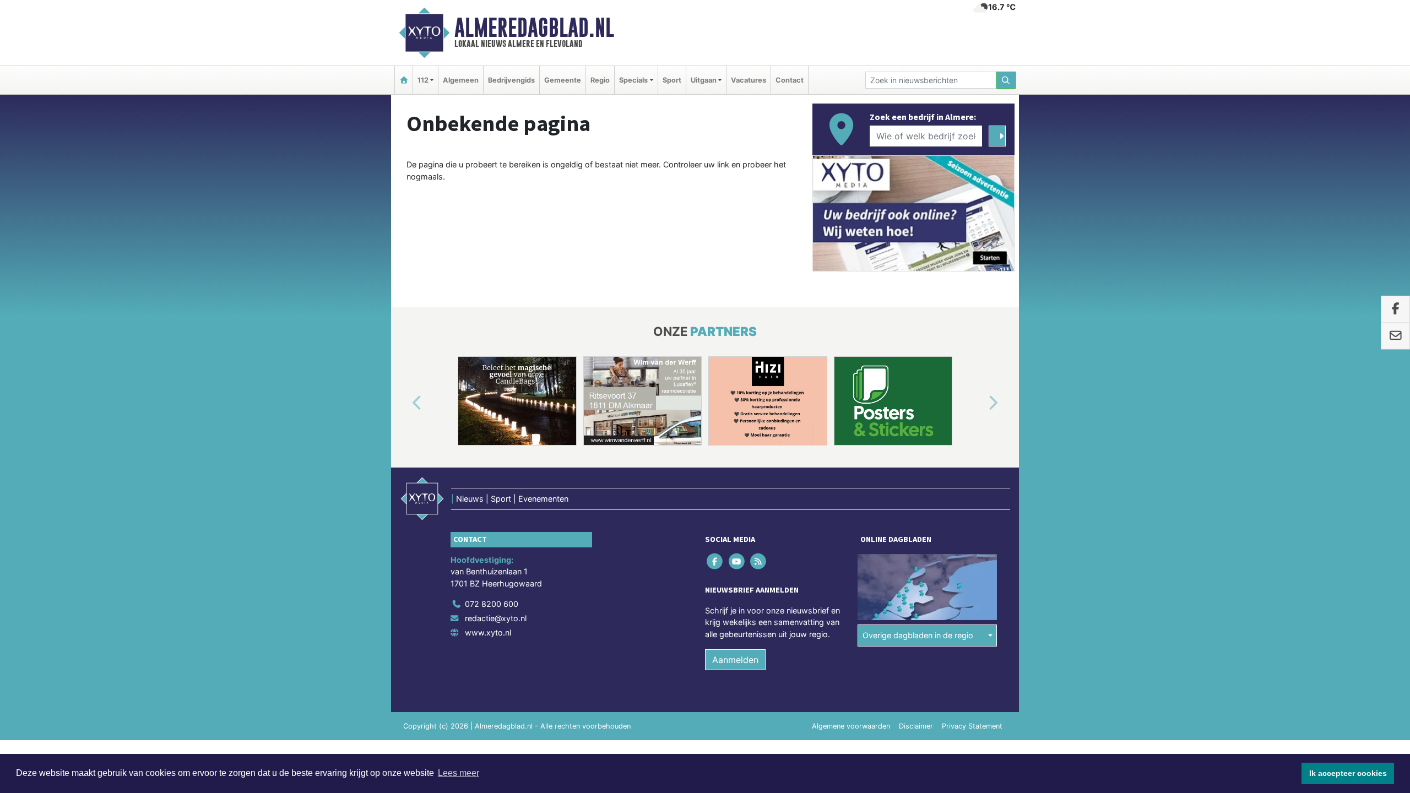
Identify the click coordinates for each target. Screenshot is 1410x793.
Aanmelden (735, 659)
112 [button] (423, 80)
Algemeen (461, 80)
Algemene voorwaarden (851, 726)
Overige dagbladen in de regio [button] (918, 635)
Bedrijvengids (511, 80)
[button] (404, 403)
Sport (672, 80)
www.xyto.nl (488, 632)
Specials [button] (633, 80)
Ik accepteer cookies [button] (1348, 773)
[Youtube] (737, 561)
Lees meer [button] (458, 773)
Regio (600, 80)
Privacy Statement (972, 726)
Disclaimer (916, 726)
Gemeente (562, 80)
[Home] (403, 80)
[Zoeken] (1006, 80)
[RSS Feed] (758, 561)
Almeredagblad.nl (534, 27)
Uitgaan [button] (704, 80)
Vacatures (748, 80)
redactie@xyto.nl (496, 618)
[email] (1395, 336)
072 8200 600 (491, 604)
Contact (790, 80)
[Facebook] (715, 561)
